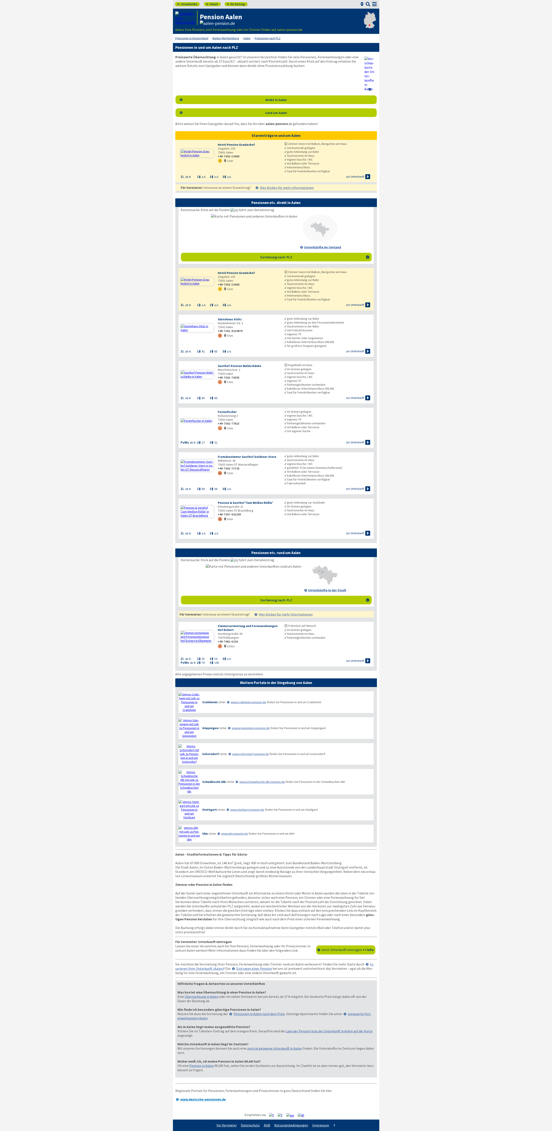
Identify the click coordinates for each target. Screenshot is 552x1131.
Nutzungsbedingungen (291, 1125)
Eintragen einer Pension (254, 968)
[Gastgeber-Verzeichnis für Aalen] (186, 18)
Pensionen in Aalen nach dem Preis (259, 1014)
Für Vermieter (226, 1125)
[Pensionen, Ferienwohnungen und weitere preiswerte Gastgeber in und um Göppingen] (189, 728)
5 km (228, 382)
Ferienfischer (227, 412)
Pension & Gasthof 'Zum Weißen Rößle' (245, 503)
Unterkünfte (187, 4)
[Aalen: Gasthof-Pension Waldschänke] (197, 374)
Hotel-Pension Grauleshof (236, 145)
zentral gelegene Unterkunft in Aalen (274, 1048)
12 (220, 473)
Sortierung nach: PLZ (314, 257)
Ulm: (205, 834)
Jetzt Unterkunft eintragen (347, 950)
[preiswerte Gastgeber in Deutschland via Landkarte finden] (370, 24)
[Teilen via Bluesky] (282, 1115)
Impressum (320, 1125)
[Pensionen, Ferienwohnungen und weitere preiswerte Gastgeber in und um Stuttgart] (189, 809)
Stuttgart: (210, 810)
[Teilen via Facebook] (273, 1115)
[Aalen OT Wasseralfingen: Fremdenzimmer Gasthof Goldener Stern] (197, 465)
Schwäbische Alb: (214, 782)
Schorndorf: (211, 754)
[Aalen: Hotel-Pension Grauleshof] (197, 153)
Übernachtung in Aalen (201, 996)
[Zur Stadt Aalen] (325, 583)
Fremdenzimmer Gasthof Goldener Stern (247, 457)
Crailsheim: (210, 702)
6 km (228, 519)
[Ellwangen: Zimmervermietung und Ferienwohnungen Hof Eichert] (197, 637)
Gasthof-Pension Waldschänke (239, 366)
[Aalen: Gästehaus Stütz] (197, 328)
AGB (267, 1125)
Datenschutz (250, 1125)
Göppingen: (210, 728)
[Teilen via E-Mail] (302, 1115)
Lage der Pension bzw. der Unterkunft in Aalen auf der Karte (329, 1031)
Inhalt (212, 4)
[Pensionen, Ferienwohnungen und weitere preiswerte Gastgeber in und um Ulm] (189, 833)
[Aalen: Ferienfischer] (197, 421)
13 (220, 519)
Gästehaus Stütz (230, 319)
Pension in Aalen (201, 1065)
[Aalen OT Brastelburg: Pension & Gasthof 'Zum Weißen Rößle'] (197, 511)
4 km (228, 336)
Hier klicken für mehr (287, 187)
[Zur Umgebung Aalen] (320, 241)
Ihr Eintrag (236, 4)
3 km (228, 428)
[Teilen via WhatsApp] (291, 1115)
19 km (229, 646)
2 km (228, 161)
